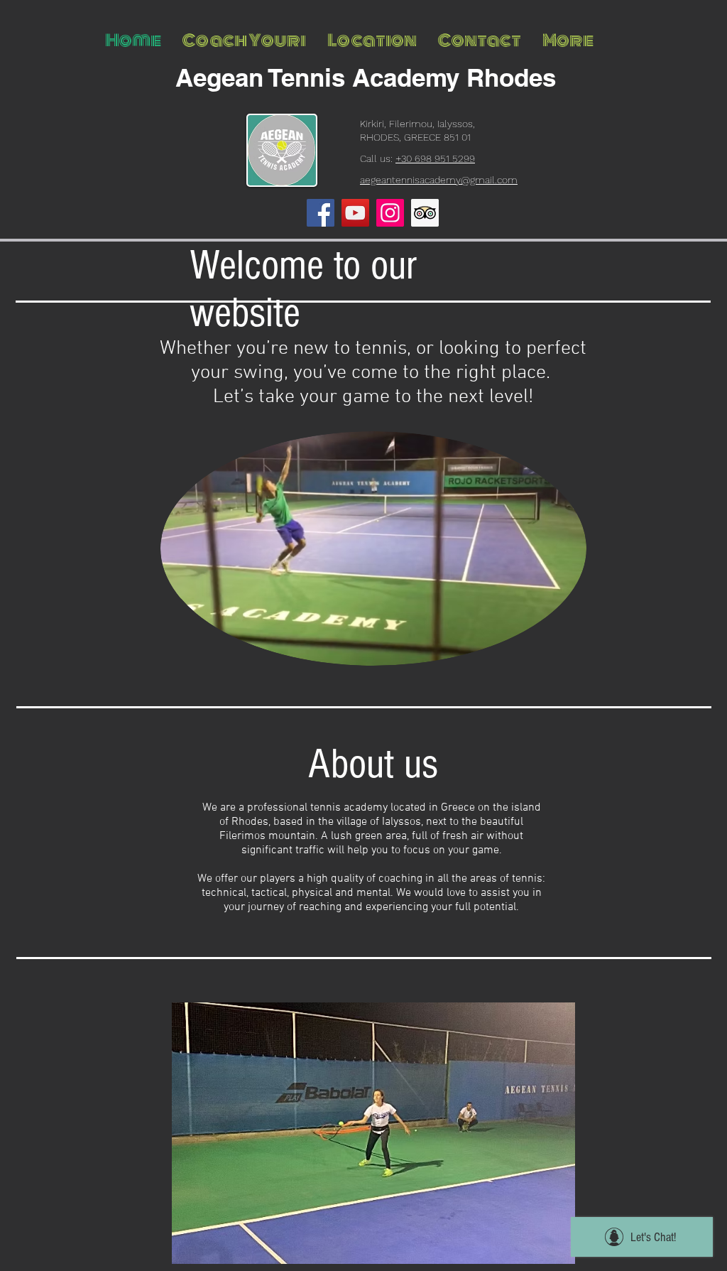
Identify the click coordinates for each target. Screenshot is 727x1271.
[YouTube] (355, 213)
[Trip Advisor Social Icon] (425, 213)
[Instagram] (390, 213)
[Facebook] (320, 213)
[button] (373, 1133)
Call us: (417, 158)
